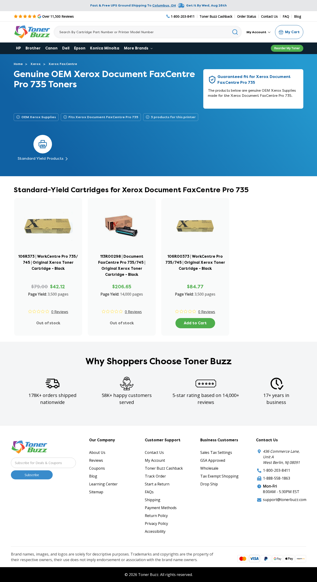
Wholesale (209, 468)
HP (18, 48)
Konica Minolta (104, 48)
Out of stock (48, 323)
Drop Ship (209, 484)
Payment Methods (161, 507)
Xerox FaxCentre (63, 64)
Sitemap (96, 491)
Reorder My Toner (287, 48)
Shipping (152, 499)
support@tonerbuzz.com (284, 499)
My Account (256, 32)
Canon (51, 48)
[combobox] (148, 32)
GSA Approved (212, 460)
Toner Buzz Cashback (216, 16)
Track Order (155, 476)
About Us (97, 452)
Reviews (96, 460)
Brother (33, 48)
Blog (297, 16)
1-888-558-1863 (276, 478)
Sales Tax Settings (216, 452)
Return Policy (156, 515)
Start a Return (157, 484)
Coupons (97, 468)
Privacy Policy (156, 523)
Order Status (246, 16)
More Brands (136, 48)
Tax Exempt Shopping (219, 476)
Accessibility (155, 531)
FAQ (286, 16)
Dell (65, 48)
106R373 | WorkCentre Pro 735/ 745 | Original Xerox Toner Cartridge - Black (48, 262)
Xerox (35, 64)
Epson (79, 48)
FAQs (149, 491)
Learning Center (103, 484)
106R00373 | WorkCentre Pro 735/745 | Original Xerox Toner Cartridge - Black (195, 262)
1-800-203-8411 (276, 470)
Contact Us (269, 16)
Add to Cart (195, 323)
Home (18, 64)
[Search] (235, 32)
